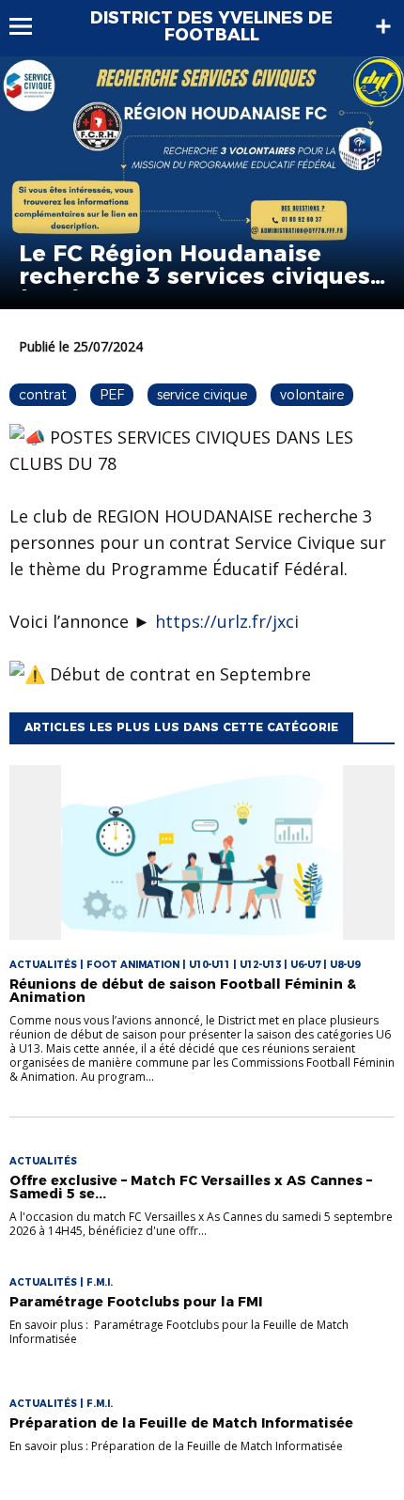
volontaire (312, 394)
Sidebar (383, 26)
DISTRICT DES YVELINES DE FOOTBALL (211, 26)
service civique (202, 394)
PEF (112, 394)
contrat (43, 394)
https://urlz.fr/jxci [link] (227, 621)
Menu (29, 26)
